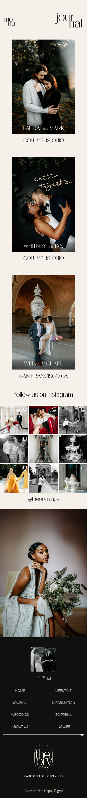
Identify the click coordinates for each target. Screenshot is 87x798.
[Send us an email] (49, 678)
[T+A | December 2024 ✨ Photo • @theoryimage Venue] (14, 420)
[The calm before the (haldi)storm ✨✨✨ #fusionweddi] (14, 478)
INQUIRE (63, 726)
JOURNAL (19, 703)
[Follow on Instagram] (43, 678)
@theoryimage (43, 500)
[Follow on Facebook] (38, 678)
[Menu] (9, 22)
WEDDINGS (20, 714)
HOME (20, 691)
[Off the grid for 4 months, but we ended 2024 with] (43, 420)
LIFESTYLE (63, 691)
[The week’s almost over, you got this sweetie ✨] (73, 449)
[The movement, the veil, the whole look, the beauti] (73, 478)
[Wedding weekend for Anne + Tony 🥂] (73, 420)
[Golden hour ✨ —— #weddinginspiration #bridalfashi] (14, 449)
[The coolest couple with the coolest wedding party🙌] (43, 478)
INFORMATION (63, 703)
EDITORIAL (63, 714)
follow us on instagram (43, 395)
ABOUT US (20, 726)
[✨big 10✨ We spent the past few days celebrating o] (43, 449)
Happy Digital (53, 791)
